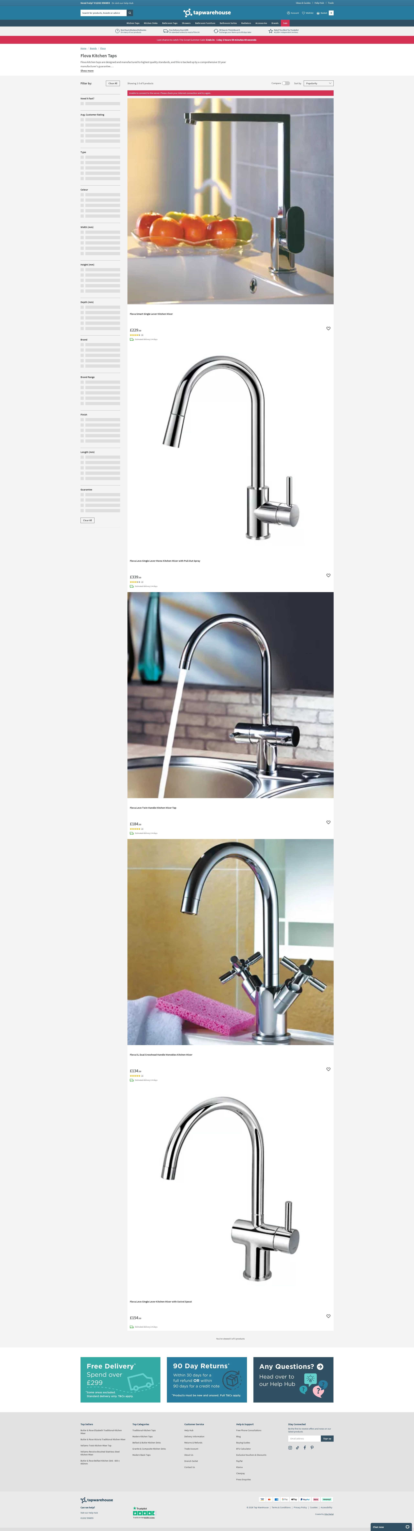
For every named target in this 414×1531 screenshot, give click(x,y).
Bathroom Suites (228, 23)
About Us (188, 1454)
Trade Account (191, 1448)
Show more (87, 70)
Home (83, 48)
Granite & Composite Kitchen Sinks (149, 1448)
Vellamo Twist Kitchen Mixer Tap (96, 1445)
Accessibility (326, 1507)
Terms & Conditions (281, 1507)
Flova (103, 48)
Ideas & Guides (303, 2)
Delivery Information (194, 1436)
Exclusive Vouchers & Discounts (251, 1454)
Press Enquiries (243, 1479)
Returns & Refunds (193, 1442)
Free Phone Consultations (248, 1430)
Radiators (246, 23)
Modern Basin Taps (141, 1454)
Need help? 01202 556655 (107, 3)
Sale (285, 23)
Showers (186, 23)
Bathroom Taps (170, 23)
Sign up (327, 1438)
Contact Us (189, 1467)
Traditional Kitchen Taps (144, 1430)
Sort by (299, 83)
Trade (331, 2)
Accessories (261, 23)
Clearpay (240, 1473)
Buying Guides (243, 1442)
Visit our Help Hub (89, 1512)
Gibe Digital (329, 1514)
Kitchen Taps (133, 23)
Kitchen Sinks (151, 23)
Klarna (239, 1467)
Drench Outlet (191, 1461)
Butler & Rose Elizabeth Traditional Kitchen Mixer (101, 1432)
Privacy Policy (300, 1507)
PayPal (239, 1461)
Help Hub (319, 2)
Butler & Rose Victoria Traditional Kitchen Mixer (103, 1439)
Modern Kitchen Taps (142, 1436)
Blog (238, 1436)
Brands (275, 23)
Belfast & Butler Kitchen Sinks (146, 1442)
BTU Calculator (243, 1448)
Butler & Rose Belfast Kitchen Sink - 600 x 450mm (100, 1462)
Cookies (314, 1507)
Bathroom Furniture (205, 23)
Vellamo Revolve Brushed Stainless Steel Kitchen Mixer (100, 1453)
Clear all (114, 83)
